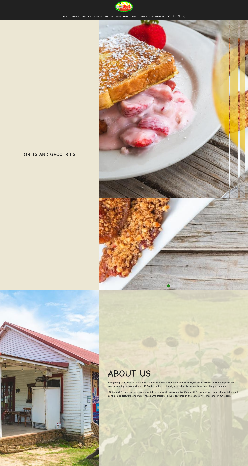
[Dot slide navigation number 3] (179, 285)
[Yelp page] (184, 16)
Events (98, 16)
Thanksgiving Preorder (152, 16)
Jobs (133, 16)
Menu (65, 16)
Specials (86, 16)
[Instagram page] (179, 16)
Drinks (75, 16)
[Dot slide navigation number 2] (173, 285)
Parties (109, 16)
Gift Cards (122, 16)
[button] (246, 287)
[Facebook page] (174, 16)
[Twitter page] (168, 16)
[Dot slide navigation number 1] (168, 285)
